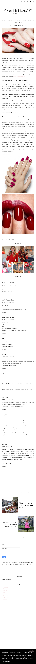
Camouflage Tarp (6, 463)
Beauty (4, 238)
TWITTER (17, 330)
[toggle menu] (2, 1)
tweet (3, 239)
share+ (12, 239)
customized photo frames (17, 406)
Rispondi (4, 294)
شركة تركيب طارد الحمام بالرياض (9, 389)
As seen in (5, 594)
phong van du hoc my (7, 346)
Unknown (4, 354)
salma (4, 374)
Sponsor (5, 590)
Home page (6, 587)
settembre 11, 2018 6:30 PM (8, 356)
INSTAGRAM (11, 330)
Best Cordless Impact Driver (9, 365)
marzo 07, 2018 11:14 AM (7, 341)
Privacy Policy (6, 595)
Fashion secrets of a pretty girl (9, 328)
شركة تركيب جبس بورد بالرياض (9, 383)
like (6, 239)
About (4, 592)
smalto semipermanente (19, 76)
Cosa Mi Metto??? (18, 11)
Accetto (32, 651)
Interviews (5, 599)
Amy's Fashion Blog (8, 300)
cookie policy (21, 657)
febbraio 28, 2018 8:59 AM (8, 282)
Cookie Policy (6, 597)
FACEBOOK (4, 330)
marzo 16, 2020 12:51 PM (7, 399)
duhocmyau (5, 339)
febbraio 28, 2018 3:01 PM (8, 302)
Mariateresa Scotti (8, 317)
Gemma (4, 280)
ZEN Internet (16, 426)
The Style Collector (7, 291)
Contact (5, 588)
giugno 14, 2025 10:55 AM (7, 446)
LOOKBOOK (23, 330)
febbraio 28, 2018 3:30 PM (8, 319)
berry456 (5, 415)
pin (9, 239)
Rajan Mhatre (6, 397)
